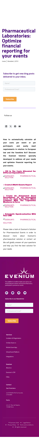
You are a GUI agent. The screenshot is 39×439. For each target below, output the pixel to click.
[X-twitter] (11, 126)
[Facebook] (15, 126)
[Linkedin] (6, 126)
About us (9, 368)
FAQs (7, 377)
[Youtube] (20, 126)
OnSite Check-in (11, 343)
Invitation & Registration (13, 338)
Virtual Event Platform (12, 352)
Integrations (10, 356)
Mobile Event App (11, 347)
